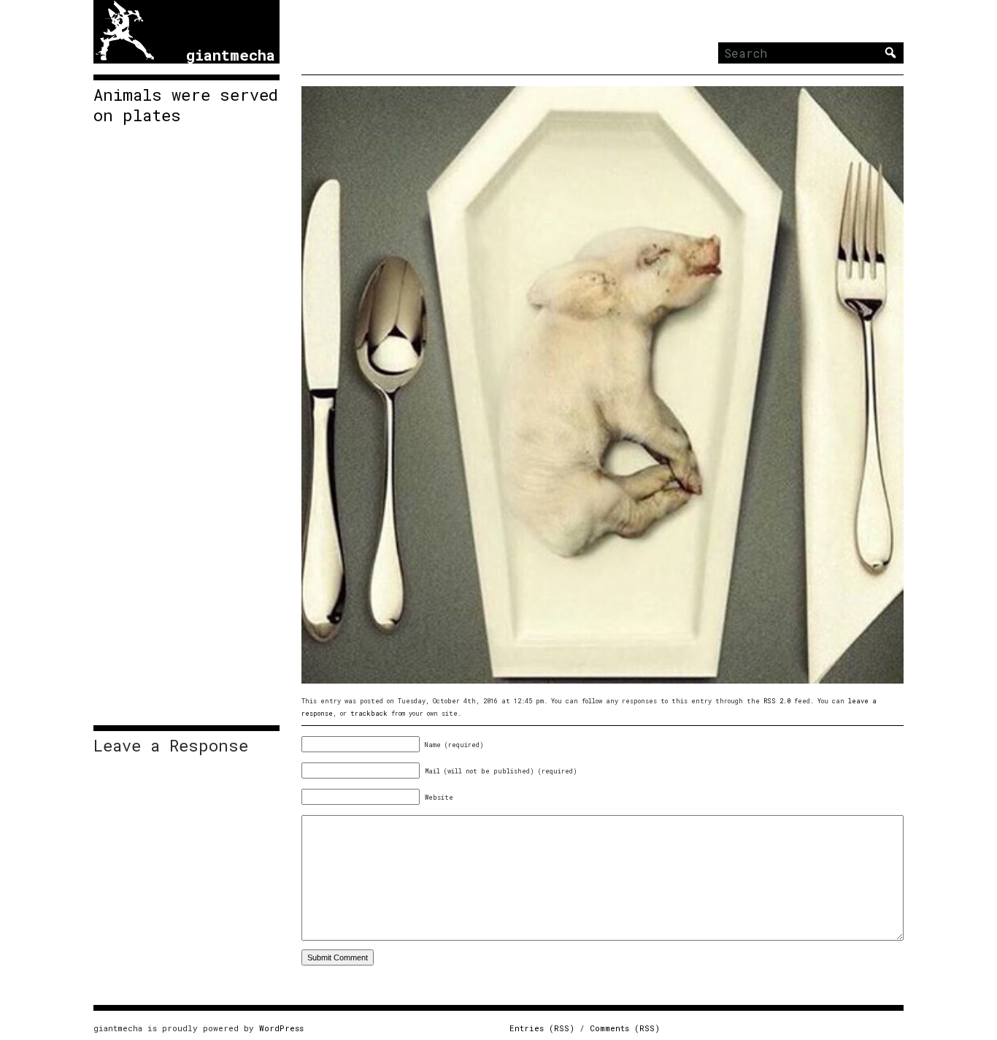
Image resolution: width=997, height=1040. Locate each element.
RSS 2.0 (776, 701)
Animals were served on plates (185, 105)
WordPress (281, 1027)
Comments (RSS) (625, 1027)
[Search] (890, 52)
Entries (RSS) (541, 1027)
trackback (369, 713)
